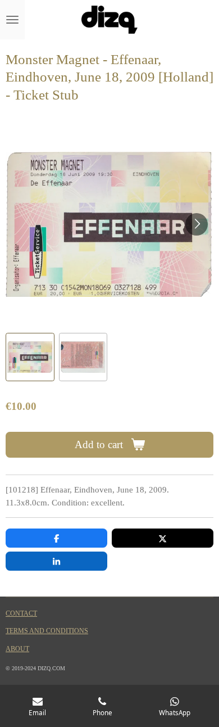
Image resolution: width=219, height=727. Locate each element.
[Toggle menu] (12, 19)
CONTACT (21, 613)
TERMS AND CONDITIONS (47, 631)
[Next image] (196, 224)
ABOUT (17, 649)
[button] (30, 357)
